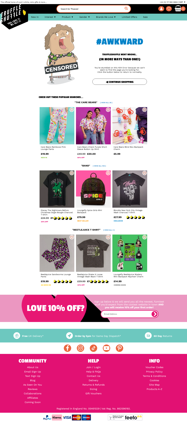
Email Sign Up (32, 371)
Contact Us (93, 376)
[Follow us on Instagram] (80, 348)
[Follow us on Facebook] (67, 348)
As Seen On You (32, 385)
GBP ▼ (182, 2)
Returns (163, 336)
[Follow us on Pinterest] (119, 348)
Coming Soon (33, 402)
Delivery (93, 380)
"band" (93, 165)
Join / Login (93, 367)
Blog (32, 380)
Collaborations (32, 393)
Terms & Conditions (154, 376)
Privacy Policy (154, 371)
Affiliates (32, 398)
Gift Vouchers (93, 393)
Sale (145, 17)
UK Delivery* (33, 336)
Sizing (93, 389)
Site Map (154, 385)
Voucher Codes (154, 367)
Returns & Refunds (93, 385)
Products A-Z (154, 389)
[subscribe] (155, 314)
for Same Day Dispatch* (98, 336)
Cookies (154, 380)
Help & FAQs (93, 371)
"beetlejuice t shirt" (93, 229)
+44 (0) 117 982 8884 (169, 2)
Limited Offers (129, 17)
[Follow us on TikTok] (93, 348)
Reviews (32, 389)
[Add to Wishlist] (71, 109)
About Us (32, 367)
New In (35, 17)
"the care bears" (93, 102)
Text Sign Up (32, 376)
